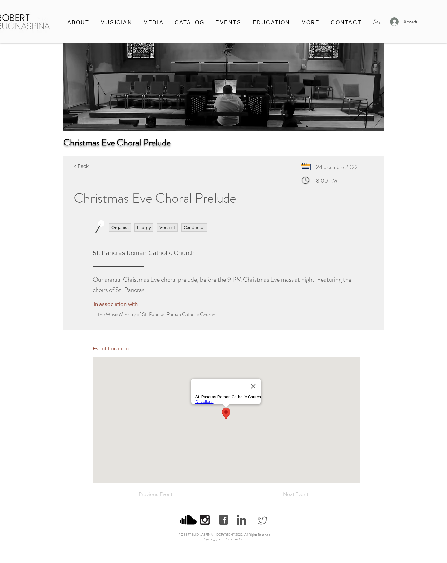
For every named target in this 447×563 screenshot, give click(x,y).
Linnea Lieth (237, 539)
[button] (116, 22)
